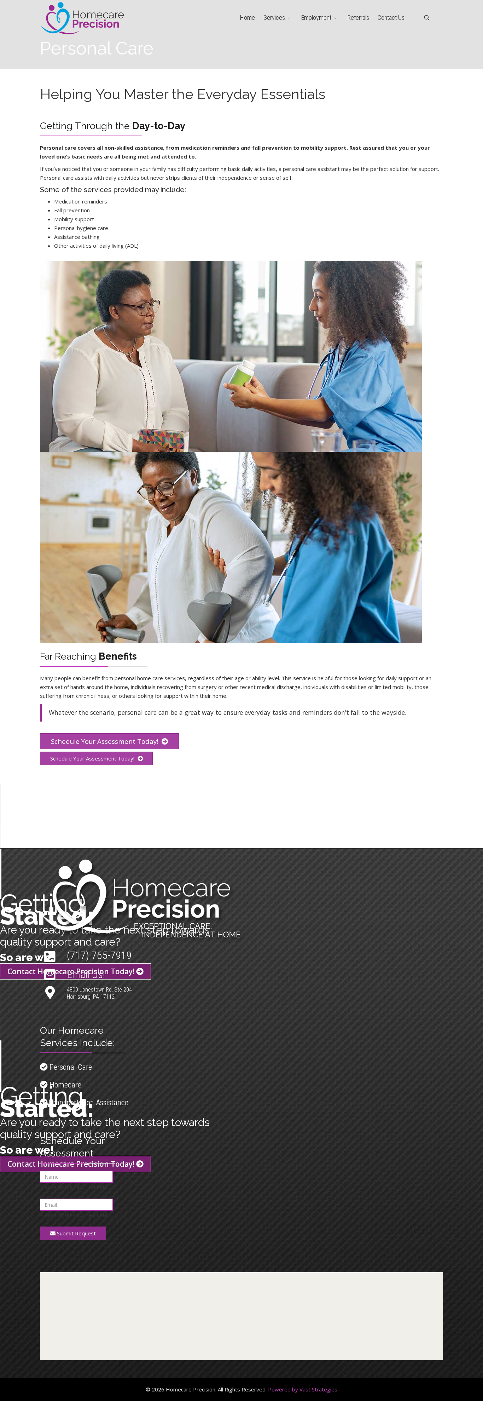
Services (274, 17)
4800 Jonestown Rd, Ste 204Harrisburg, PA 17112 (99, 993)
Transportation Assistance (88, 1102)
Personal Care (70, 1067)
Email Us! (86, 974)
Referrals (358, 17)
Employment (316, 17)
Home (247, 17)
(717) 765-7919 (99, 955)
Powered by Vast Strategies (302, 1389)
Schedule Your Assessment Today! (105, 741)
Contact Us (391, 17)
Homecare (64, 1084)
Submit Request (76, 1233)
